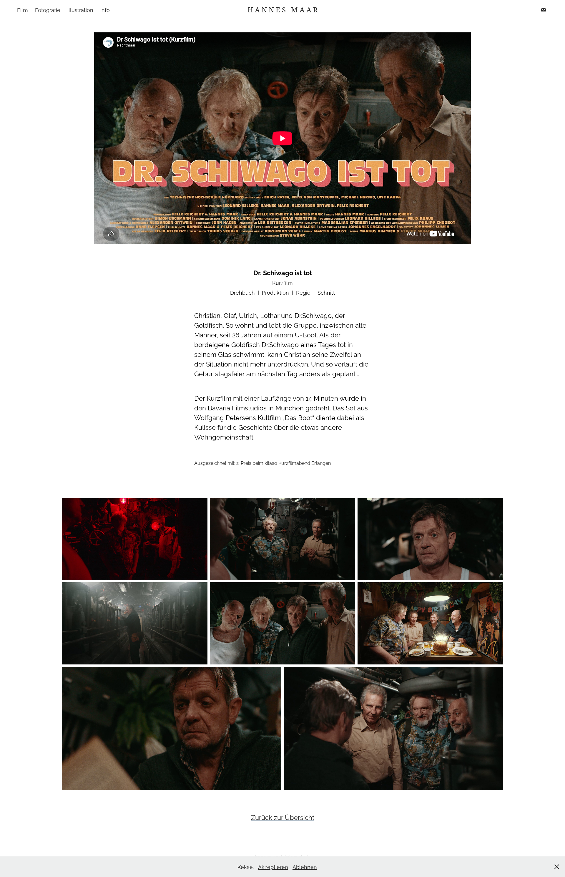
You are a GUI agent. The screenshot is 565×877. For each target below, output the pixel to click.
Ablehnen (305, 866)
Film (22, 9)
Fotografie (47, 9)
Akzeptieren (273, 866)
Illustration (80, 9)
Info (105, 9)
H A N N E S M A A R (282, 9)
